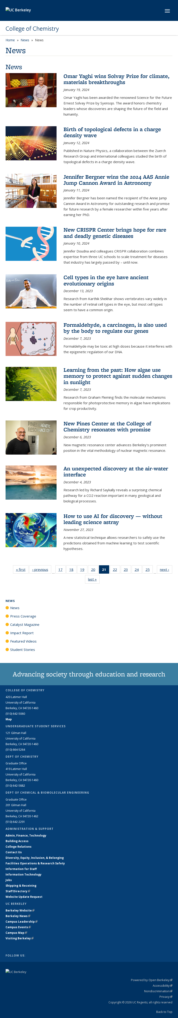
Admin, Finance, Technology (26, 835)
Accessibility (162, 985)
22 (116, 570)
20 (94, 570)
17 (62, 570)
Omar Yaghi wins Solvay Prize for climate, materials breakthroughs (116, 79)
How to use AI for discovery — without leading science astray (113, 519)
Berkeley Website (20, 910)
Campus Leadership (22, 922)
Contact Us (14, 852)
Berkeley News (18, 916)
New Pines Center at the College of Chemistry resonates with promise (107, 426)
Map (9, 719)
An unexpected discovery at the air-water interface (116, 471)
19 (83, 570)
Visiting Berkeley (20, 938)
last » (94, 579)
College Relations (19, 847)
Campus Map (16, 933)
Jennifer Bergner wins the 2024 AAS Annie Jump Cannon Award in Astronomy (116, 179)
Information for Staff (21, 869)
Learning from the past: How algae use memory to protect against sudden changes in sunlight (118, 376)
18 (72, 570)
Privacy (165, 997)
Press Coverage (23, 616)
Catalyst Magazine (24, 624)
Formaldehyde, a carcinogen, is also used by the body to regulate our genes (115, 327)
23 (127, 570)
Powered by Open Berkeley (151, 980)
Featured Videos (23, 641)
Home (10, 40)
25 (149, 570)
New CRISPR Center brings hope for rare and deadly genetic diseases (115, 232)
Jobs (9, 880)
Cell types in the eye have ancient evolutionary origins (106, 280)
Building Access (17, 841)
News (25, 40)
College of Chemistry (32, 28)
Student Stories (22, 649)
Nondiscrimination (158, 991)
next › (166, 569)
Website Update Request (24, 897)
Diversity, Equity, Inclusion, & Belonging (35, 858)
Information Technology (23, 874)
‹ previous (41, 569)
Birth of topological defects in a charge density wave (112, 132)
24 (138, 570)
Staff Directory (18, 891)
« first (22, 569)
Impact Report (22, 632)
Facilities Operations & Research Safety (35, 863)
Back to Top (164, 1012)
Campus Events (18, 927)
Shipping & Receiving (21, 886)
